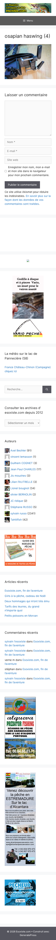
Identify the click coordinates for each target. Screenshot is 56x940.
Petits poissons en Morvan (21, 615)
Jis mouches (18, 475)
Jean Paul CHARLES (23, 469)
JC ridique (16, 500)
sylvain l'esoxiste (15, 641)
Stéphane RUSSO (21, 507)
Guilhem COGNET (21, 462)
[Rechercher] (46, 389)
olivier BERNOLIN (21, 494)
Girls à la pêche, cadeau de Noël (25, 596)
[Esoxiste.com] (28, 7)
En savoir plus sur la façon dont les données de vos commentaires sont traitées (28, 199)
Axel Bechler (18, 450)
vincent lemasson (21, 456)
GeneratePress (28, 935)
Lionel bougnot (19, 488)
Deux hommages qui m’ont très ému (27, 601)
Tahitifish (16, 519)
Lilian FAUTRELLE (21, 481)
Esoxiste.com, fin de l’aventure (24, 590)
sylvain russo (18, 513)
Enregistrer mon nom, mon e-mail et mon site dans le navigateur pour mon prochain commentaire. (29, 171)
